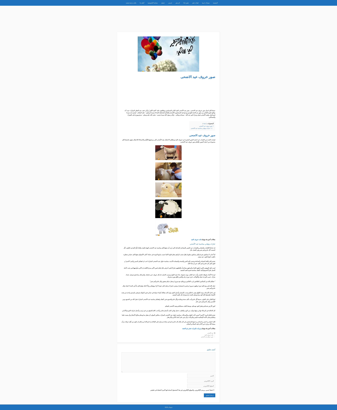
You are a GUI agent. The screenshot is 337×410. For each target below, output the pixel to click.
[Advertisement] (168, 18)
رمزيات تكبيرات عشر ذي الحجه (191, 328)
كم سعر (178, 3)
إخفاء (204, 123)
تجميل (163, 3)
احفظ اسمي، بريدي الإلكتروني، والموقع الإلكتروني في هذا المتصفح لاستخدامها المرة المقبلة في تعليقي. (181, 390)
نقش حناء (186, 3)
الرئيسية (215, 3)
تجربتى (170, 3)
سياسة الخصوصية (153, 3)
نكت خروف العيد (196, 239)
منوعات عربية (206, 3)
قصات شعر (195, 3)
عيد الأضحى (210, 333)
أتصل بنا (142, 3)
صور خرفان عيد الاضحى (207, 337)
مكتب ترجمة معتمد (131, 3)
